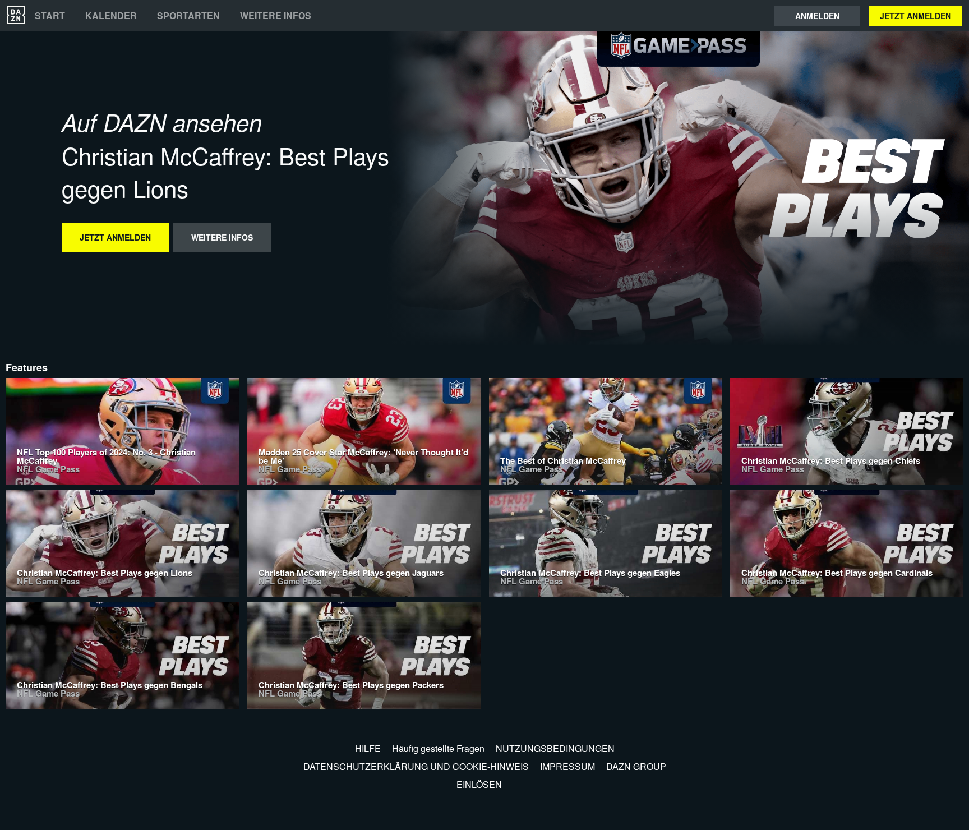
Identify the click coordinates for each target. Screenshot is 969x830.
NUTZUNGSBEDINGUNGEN (555, 748)
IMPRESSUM (567, 766)
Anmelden (817, 15)
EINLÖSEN (479, 784)
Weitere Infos (275, 15)
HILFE (368, 748)
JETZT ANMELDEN (915, 15)
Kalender (111, 15)
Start (50, 15)
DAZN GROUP (636, 766)
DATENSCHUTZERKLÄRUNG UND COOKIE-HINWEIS (416, 766)
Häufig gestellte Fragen (438, 748)
